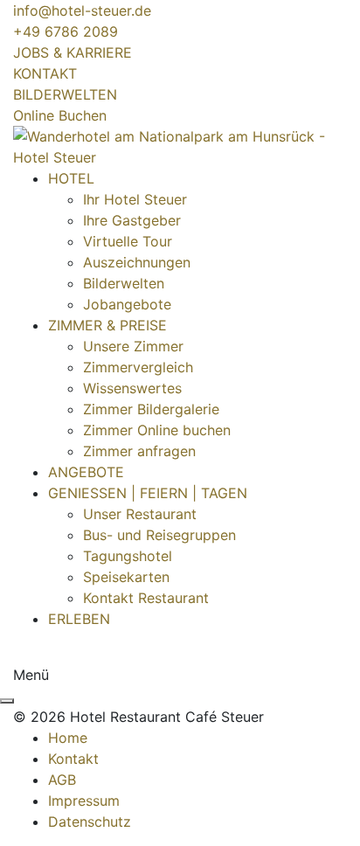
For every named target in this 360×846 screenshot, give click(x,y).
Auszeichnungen (136, 262)
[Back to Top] (7, 701)
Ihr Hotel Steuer (135, 199)
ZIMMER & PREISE (107, 325)
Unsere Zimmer (133, 346)
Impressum (84, 800)
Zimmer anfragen (139, 451)
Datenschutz (89, 821)
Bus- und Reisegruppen (159, 535)
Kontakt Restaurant (146, 598)
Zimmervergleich (138, 367)
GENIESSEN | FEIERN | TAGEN (147, 493)
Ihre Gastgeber (132, 220)
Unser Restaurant (140, 514)
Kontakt (73, 758)
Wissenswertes (132, 388)
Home (67, 737)
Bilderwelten (123, 283)
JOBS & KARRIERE (72, 52)
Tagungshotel (127, 556)
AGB (62, 779)
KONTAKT (45, 73)
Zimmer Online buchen (157, 430)
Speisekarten (126, 577)
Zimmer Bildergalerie (151, 409)
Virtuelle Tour (127, 241)
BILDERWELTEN (65, 94)
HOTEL (71, 178)
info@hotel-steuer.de (82, 10)
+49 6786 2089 (65, 31)
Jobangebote (127, 304)
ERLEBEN (79, 619)
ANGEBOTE (86, 472)
